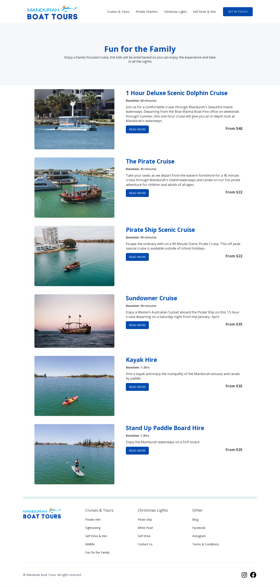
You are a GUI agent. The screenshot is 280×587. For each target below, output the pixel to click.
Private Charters (147, 12)
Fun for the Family (97, 552)
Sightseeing (92, 528)
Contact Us (145, 544)
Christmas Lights (175, 12)
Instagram (199, 536)
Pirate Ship (145, 519)
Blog (195, 519)
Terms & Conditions (205, 544)
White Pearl (145, 528)
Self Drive (144, 536)
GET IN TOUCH (238, 11)
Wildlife (90, 544)
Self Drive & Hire (204, 12)
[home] (52, 12)
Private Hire (93, 519)
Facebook (198, 528)
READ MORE (137, 129)
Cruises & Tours (118, 12)
